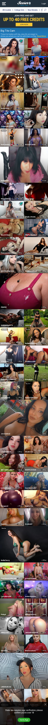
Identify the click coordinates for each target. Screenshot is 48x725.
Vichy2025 (4, 181)
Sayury (3, 217)
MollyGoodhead (31, 271)
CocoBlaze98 (6, 596)
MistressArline (30, 90)
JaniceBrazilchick (31, 632)
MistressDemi (30, 651)
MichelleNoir (5, 199)
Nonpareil (4, 506)
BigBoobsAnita (6, 54)
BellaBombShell (31, 343)
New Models (33, 10)
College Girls (19, 10)
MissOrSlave (5, 235)
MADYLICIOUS (30, 470)
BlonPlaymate (6, 343)
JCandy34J (5, 361)
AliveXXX (28, 126)
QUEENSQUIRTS (7, 325)
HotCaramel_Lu (6, 145)
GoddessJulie (30, 361)
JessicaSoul (5, 434)
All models (7, 10)
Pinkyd (3, 614)
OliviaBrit (4, 651)
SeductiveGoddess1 (8, 379)
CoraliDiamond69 (7, 126)
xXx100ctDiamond (7, 271)
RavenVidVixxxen (31, 398)
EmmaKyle (29, 379)
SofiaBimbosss (6, 90)
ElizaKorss (29, 452)
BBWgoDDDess (30, 614)
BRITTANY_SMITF (7, 470)
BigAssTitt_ (29, 506)
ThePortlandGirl (31, 235)
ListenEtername (31, 72)
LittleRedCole (6, 687)
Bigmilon (4, 524)
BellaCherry (5, 560)
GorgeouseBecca (7, 72)
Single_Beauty (30, 217)
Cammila (28, 325)
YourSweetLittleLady (8, 578)
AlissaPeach (5, 398)
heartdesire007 (30, 488)
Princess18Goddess (8, 253)
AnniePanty (5, 108)
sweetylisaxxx (6, 488)
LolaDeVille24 (6, 452)
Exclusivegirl (29, 54)
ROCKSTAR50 (30, 145)
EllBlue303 (5, 632)
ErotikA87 (28, 524)
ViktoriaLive (29, 199)
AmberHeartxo (30, 596)
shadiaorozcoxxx (31, 253)
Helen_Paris (29, 108)
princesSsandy (30, 578)
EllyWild (3, 307)
